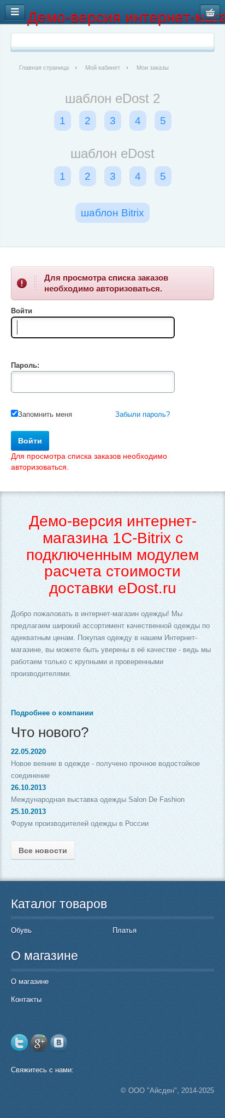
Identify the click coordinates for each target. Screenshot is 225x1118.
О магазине (30, 981)
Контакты (26, 999)
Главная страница (44, 67)
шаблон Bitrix (112, 212)
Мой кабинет (102, 67)
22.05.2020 (28, 752)
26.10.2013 (28, 787)
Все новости (43, 850)
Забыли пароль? (142, 414)
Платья (124, 930)
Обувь (21, 930)
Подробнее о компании (52, 713)
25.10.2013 (28, 811)
